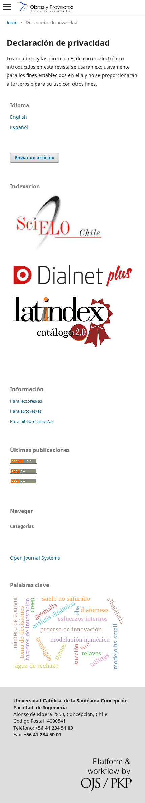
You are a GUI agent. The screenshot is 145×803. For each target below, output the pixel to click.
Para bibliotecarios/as (31, 421)
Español (19, 127)
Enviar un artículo (34, 158)
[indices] (58, 251)
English (18, 117)
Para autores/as (26, 411)
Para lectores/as (26, 401)
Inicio (12, 22)
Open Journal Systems (35, 558)
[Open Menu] (6, 7)
